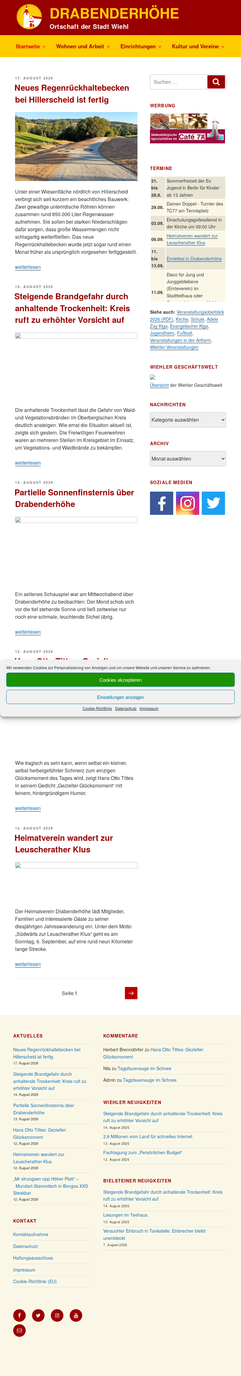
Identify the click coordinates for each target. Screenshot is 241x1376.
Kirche (182, 319)
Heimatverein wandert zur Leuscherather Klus (63, 843)
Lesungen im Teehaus (125, 1215)
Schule (197, 319)
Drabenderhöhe (114, 13)
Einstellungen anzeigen (120, 697)
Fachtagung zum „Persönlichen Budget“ (142, 1152)
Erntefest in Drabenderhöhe (194, 258)
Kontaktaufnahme (30, 1234)
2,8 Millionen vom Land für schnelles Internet (147, 1136)
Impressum (149, 708)
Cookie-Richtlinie (97, 708)
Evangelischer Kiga (189, 326)
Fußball (184, 333)
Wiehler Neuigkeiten (132, 1102)
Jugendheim (162, 333)
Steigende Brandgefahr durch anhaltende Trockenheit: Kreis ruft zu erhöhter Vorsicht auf (72, 307)
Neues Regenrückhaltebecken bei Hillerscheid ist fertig (71, 93)
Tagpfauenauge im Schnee (144, 1068)
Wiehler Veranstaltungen (174, 347)
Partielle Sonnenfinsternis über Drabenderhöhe (74, 497)
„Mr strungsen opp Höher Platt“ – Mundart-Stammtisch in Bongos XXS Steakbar (50, 1186)
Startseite (28, 46)
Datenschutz (126, 708)
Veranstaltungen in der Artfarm (180, 340)
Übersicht (159, 385)
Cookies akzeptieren (120, 679)
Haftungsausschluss (33, 1258)
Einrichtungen (138, 46)
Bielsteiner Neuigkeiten (137, 1180)
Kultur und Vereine (195, 46)
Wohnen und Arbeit (80, 46)
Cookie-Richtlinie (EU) (35, 1281)
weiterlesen (28, 266)
